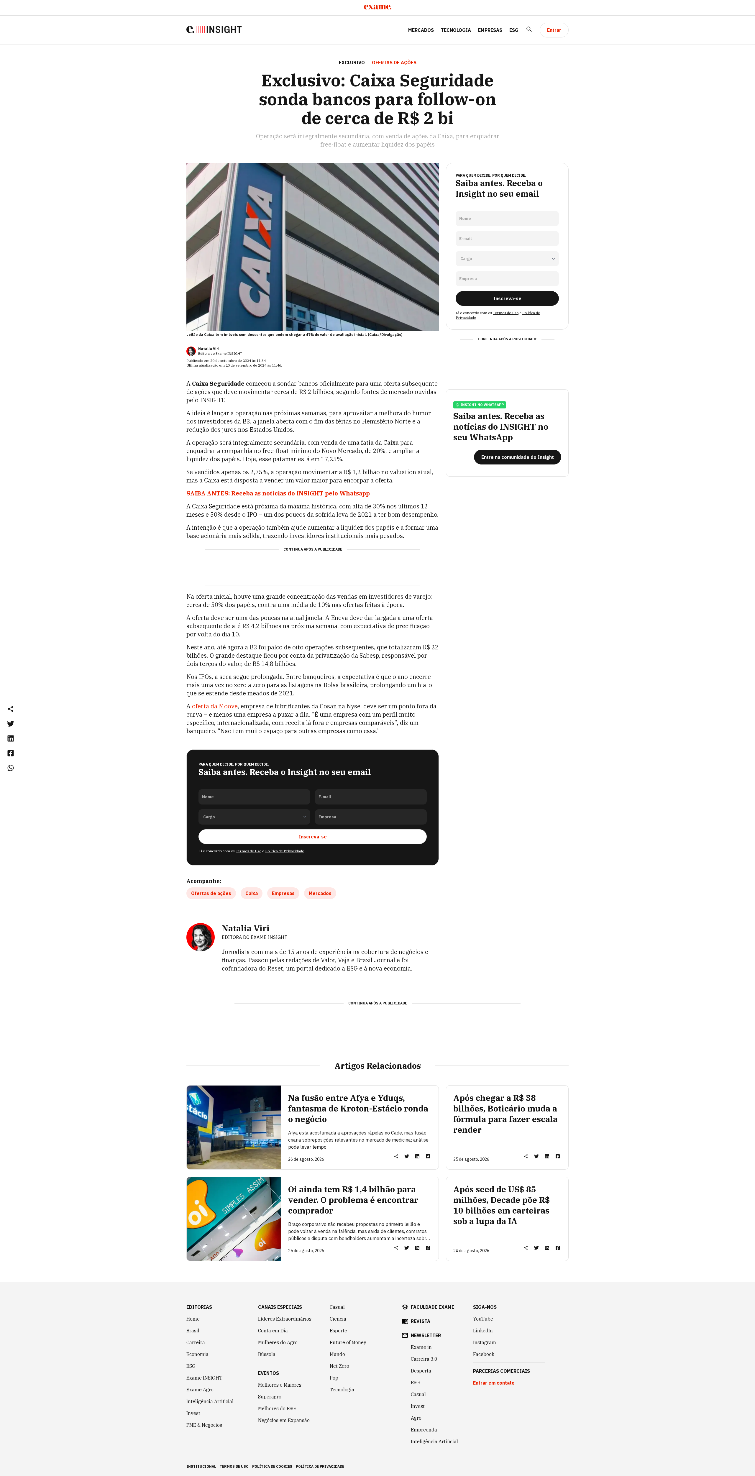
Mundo (337, 1354)
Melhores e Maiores (279, 1385)
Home (193, 1319)
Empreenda (424, 1430)
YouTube (483, 1319)
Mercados (421, 30)
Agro (416, 1418)
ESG (513, 30)
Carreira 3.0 (424, 1359)
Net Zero (339, 1366)
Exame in (421, 1347)
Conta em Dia (273, 1331)
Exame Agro (200, 1390)
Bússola (266, 1354)
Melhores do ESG (277, 1408)
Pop (334, 1378)
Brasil (192, 1331)
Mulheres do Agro (278, 1342)
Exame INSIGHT (204, 1378)
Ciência (338, 1319)
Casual (337, 1307)
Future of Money (348, 1342)
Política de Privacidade (284, 851)
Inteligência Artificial (210, 1401)
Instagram (484, 1342)
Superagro (269, 1397)
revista (420, 1321)
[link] (11, 723)
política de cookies (272, 1466)
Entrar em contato (494, 1383)
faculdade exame (432, 1307)
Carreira (195, 1342)
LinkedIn (483, 1331)
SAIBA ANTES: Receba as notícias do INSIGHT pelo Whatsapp (278, 493)
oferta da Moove (215, 706)
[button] (11, 708)
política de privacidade (320, 1466)
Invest (193, 1413)
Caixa (251, 893)
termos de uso (234, 1466)
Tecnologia (456, 30)
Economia (197, 1354)
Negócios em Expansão (284, 1420)
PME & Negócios (204, 1425)
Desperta (421, 1371)
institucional (201, 1466)
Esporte (338, 1331)
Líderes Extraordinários (284, 1319)
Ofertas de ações (211, 893)
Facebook (483, 1354)
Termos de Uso (248, 851)
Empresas (490, 30)
